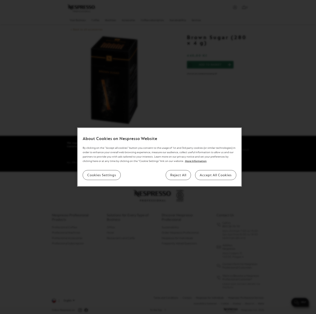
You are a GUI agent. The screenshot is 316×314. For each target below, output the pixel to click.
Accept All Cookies (216, 175)
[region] (159, 157)
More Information (196, 161)
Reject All (178, 175)
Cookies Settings (101, 175)
